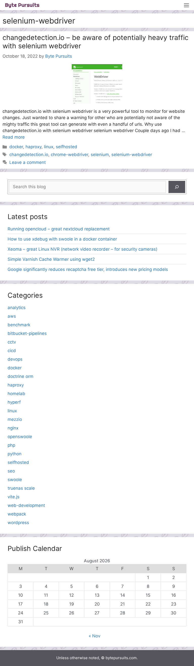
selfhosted (66, 146)
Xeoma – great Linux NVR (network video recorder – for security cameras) (82, 249)
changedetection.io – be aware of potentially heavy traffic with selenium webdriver (95, 41)
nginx (13, 428)
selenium (100, 154)
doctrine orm (20, 376)
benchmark (19, 324)
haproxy (33, 146)
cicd (12, 350)
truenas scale (21, 488)
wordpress (18, 522)
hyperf (14, 402)
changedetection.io (28, 154)
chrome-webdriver (69, 154)
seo (11, 471)
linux (48, 146)
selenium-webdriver (131, 154)
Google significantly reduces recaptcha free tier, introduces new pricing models (88, 269)
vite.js (13, 496)
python (14, 453)
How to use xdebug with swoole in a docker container (62, 239)
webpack (17, 514)
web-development (26, 505)
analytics (17, 307)
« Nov (94, 635)
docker (16, 146)
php (11, 445)
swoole (15, 479)
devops (15, 359)
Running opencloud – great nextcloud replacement (59, 228)
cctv (12, 342)
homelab (16, 393)
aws (12, 316)
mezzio (15, 419)
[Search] (176, 187)
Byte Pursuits (22, 5)
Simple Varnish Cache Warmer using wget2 (51, 259)
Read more (14, 137)
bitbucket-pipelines (27, 333)
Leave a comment (27, 162)
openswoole (20, 436)
